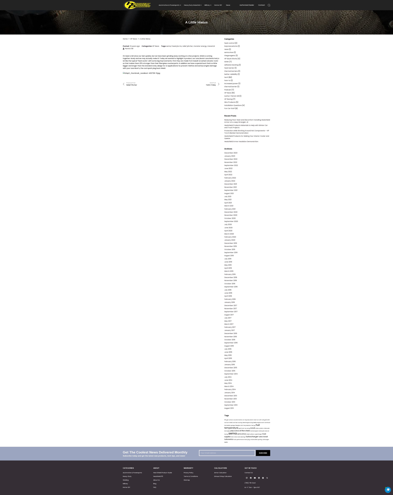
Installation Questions (233, 105)
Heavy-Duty (127, 476)
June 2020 (228, 227)
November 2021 (230, 187)
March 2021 (228, 206)
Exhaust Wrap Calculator (223, 476)
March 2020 (229, 234)
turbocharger (252, 436)
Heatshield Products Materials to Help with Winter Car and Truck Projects (246, 126)
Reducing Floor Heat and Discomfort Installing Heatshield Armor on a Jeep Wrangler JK (247, 121)
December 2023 (230, 153)
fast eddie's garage (229, 425)
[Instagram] (247, 478)
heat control (229, 43)
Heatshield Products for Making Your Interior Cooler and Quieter (246, 137)
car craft (259, 420)
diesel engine (246, 422)
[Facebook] (251, 478)
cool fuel (235, 422)
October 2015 (229, 371)
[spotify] (263, 478)
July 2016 (227, 349)
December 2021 (230, 184)
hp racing (247, 428)
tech (226, 77)
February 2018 (230, 299)
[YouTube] (255, 478)
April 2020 (228, 231)
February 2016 (230, 361)
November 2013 (230, 399)
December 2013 (230, 396)
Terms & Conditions (191, 476)
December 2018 (230, 277)
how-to (227, 80)
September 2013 (230, 405)
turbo (235, 437)
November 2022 (230, 162)
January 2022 (229, 181)
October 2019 (229, 249)
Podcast (227, 90)
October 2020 (230, 218)
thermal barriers (231, 71)
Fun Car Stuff (229, 108)
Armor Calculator (220, 473)
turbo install (263, 437)
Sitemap (187, 480)
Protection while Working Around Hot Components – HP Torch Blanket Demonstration (246, 131)
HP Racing (228, 99)
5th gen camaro (228, 420)
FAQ (154, 487)
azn (243, 420)
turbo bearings (241, 437)
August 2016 (229, 346)
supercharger (258, 434)
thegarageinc (229, 55)
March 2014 (229, 386)
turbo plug (247, 439)
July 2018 (227, 290)
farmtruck (267, 422)
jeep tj (232, 431)
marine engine (254, 431)
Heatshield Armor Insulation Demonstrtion (241, 141)
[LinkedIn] (259, 478)
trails (232, 437)
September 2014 (231, 374)
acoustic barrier (237, 420)
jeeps (228, 431)
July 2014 (228, 377)
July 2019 (227, 259)
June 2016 (228, 352)
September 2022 (231, 165)
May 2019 (228, 265)
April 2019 (228, 268)
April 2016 (228, 358)
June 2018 (228, 293)
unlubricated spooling (256, 439)
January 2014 (229, 392)
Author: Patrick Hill (231, 96)
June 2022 (228, 168)
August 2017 (229, 315)
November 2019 (230, 246)
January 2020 (229, 240)
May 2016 (228, 355)
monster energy (200, 46)
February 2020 (230, 237)
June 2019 (228, 262)
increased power (231, 83)
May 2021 (228, 199)
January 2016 (229, 364)
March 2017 (228, 324)
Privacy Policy (188, 473)
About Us (156, 480)
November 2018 (230, 280)
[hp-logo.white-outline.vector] (137, 5)
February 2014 (230, 389)
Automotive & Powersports (132, 473)
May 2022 (228, 171)
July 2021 (227, 196)
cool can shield (228, 422)
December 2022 (230, 159)
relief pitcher (187, 46)
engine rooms (260, 422)
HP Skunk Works (230, 58)
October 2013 (229, 402)
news (226, 49)
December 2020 (230, 212)
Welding (126, 480)
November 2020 (230, 215)
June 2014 (228, 380)
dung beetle (253, 422)
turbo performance (239, 439)
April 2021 (228, 203)
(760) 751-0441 (250, 483)
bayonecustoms (230, 46)
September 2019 (230, 252)
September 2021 (230, 190)
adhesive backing (231, 65)
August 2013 (229, 408)
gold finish (241, 428)
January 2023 (229, 156)
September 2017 (231, 311)
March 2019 (228, 271)
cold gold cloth (266, 420)
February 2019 (229, 274)
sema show (228, 52)
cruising (240, 422)
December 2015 (230, 367)
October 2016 (229, 340)
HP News (155, 46)
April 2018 (228, 296)
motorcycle (261, 431)
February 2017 (230, 327)
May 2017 (228, 321)
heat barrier (229, 68)
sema (168, 46)
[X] (267, 478)
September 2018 (231, 287)
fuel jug (253, 425)
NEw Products (229, 102)
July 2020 (228, 224)
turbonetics (228, 439)
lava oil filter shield (243, 431)
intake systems (259, 428)
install (252, 428)
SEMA (226, 62)
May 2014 (228, 383)
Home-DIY (126, 487)
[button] (269, 5)
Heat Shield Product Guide (162, 473)
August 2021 (229, 193)
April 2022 (228, 175)
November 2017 (230, 308)
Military (125, 484)
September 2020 (231, 221)
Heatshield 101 (158, 476)
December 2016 (230, 333)
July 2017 (227, 318)
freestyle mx (177, 46)
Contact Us (249, 473)
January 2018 (229, 302)
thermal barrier (230, 86)
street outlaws (250, 434)
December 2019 (230, 243)
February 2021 (229, 209)
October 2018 (229, 283)
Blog (154, 484)
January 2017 (229, 330)
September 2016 (231, 343)
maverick (211, 46)
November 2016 (230, 336)
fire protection (247, 425)
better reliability (230, 74)
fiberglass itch (239, 425)
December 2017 (230, 305)
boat (255, 420)
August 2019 (229, 255)
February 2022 (230, 178)
